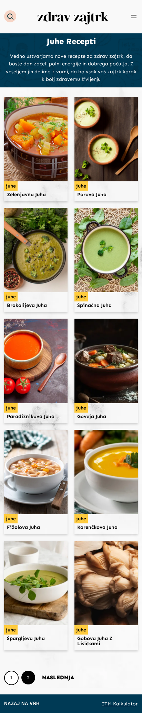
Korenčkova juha (97, 527)
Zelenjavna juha (26, 194)
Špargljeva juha (26, 638)
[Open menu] (134, 16)
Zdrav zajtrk (73, 16)
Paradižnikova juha (30, 416)
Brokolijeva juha (27, 305)
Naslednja (58, 677)
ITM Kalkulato (119, 704)
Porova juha (91, 194)
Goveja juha (91, 416)
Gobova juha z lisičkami (94, 641)
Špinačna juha (94, 305)
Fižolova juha (23, 527)
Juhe (11, 186)
